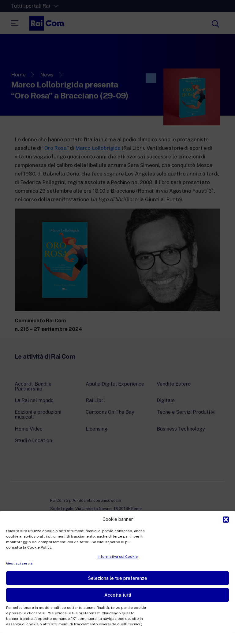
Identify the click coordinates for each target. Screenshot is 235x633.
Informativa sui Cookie (118, 556)
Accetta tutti (117, 595)
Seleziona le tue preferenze (117, 578)
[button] (226, 519)
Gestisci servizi (19, 563)
